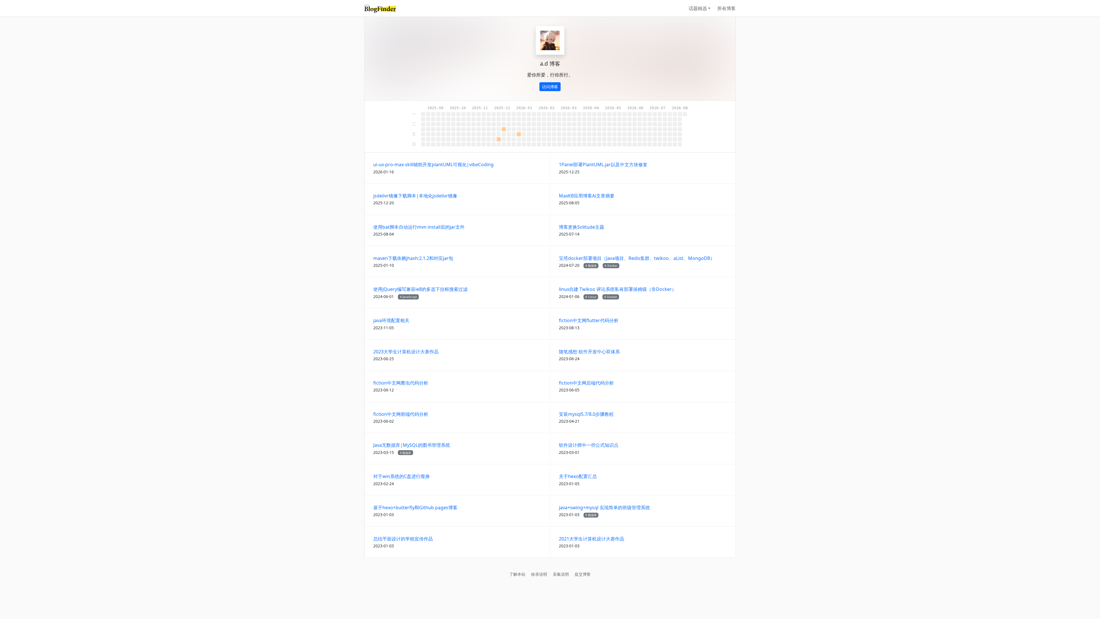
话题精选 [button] (698, 8)
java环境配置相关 (391, 320)
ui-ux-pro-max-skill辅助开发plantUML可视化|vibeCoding (433, 164)
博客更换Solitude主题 (581, 227)
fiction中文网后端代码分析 (586, 383)
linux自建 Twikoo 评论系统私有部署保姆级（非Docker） (617, 289)
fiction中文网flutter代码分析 (588, 320)
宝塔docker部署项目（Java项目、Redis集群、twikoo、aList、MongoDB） (637, 258)
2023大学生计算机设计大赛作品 (406, 351)
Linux (592, 297)
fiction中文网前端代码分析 (400, 414)
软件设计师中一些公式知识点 (588, 445)
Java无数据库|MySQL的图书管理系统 (411, 445)
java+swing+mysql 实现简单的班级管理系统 (604, 507)
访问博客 (550, 86)
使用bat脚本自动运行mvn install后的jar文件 (419, 227)
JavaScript (409, 297)
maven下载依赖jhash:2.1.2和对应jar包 (413, 258)
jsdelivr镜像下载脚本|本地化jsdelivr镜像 (415, 196)
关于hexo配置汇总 (578, 476)
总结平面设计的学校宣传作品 (403, 539)
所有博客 (726, 8)
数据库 (592, 266)
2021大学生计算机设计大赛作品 (591, 539)
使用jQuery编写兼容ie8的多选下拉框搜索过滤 (420, 289)
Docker (612, 266)
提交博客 (583, 574)
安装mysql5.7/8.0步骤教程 (586, 414)
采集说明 (561, 574)
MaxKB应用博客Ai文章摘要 (586, 196)
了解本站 (517, 574)
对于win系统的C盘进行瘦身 (401, 476)
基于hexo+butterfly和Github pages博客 (415, 507)
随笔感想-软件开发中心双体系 (589, 351)
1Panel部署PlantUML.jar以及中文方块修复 (603, 164)
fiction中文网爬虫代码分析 (400, 383)
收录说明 (539, 574)
